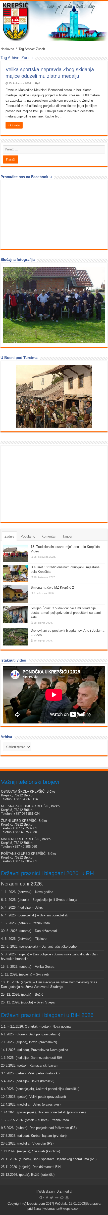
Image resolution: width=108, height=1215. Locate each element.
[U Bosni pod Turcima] (54, 396)
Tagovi (67, 536)
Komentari (48, 536)
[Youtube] (67, 1198)
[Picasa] (62, 1198)
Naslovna (7, 49)
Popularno (28, 536)
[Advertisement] (40, 483)
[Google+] (41, 1198)
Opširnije (14, 125)
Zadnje (9, 536)
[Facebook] (46, 1198)
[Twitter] (51, 1198)
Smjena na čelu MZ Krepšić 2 (52, 587)
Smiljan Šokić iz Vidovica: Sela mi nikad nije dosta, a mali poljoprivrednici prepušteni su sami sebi (66, 612)
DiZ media (64, 1191)
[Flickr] (57, 1198)
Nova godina (44, 892)
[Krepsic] (54, 21)
